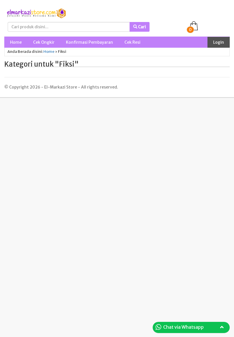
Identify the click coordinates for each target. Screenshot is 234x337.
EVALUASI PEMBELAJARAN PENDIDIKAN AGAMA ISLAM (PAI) (88, 329)
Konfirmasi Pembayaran (89, 42)
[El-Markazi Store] (36, 12)
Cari (141, 26)
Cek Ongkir (44, 42)
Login (218, 42)
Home (16, 42)
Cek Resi (132, 42)
